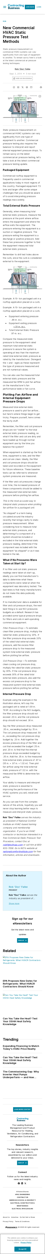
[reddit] (27, 87)
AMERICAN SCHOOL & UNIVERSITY (22, 1200)
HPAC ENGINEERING (22, 1194)
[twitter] (22, 87)
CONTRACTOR (22, 1197)
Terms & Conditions (22, 1221)
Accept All (22, 1249)
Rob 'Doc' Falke (22, 69)
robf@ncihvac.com (13, 845)
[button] (4, 7)
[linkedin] (18, 87)
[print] (41, 87)
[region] (22, 1244)
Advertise (14, 1217)
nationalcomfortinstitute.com (18, 851)
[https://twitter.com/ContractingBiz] (25, 1183)
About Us (6, 1217)
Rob (4, 21)
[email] (31, 87)
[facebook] (14, 87)
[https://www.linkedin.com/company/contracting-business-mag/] (22, 1183)
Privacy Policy (8, 1221)
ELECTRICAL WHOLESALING (22, 1209)
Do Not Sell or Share (27, 1217)
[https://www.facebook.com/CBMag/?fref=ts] (19, 1183)
